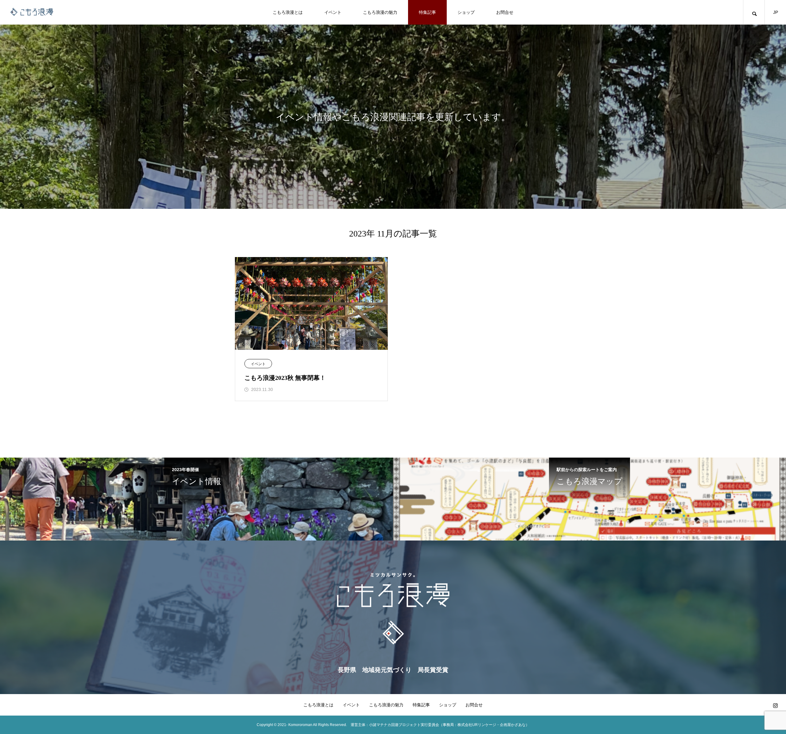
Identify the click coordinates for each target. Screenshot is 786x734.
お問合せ (504, 12)
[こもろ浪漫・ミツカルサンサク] (32, 12)
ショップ (466, 12)
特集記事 (427, 12)
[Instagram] (775, 705)
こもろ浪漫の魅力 (380, 12)
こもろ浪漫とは (288, 12)
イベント (332, 12)
